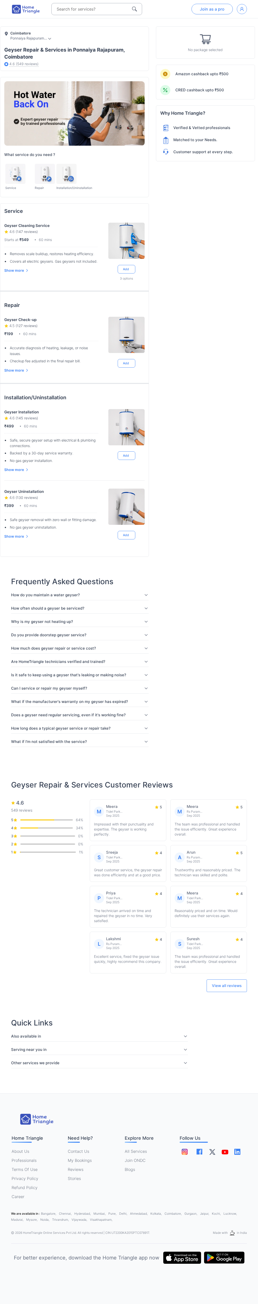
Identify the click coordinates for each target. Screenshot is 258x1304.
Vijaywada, (80, 1219)
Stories (74, 1178)
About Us (20, 1151)
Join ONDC (135, 1160)
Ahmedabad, (139, 1213)
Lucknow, (230, 1213)
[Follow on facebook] (199, 1151)
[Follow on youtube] (224, 1151)
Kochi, (216, 1213)
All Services (136, 1151)
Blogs (130, 1169)
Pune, (112, 1213)
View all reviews (227, 985)
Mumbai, (99, 1213)
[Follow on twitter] (212, 1152)
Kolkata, (156, 1213)
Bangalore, (49, 1213)
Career (18, 1196)
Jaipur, (205, 1213)
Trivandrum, (61, 1219)
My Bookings (80, 1160)
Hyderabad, (82, 1213)
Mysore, (32, 1219)
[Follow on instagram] (185, 1152)
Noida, (45, 1219)
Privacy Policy (25, 1178)
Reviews (75, 1169)
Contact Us (78, 1151)
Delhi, (123, 1213)
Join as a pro (212, 9)
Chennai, (65, 1213)
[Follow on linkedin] (237, 1152)
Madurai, (17, 1219)
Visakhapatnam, (101, 1219)
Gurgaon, (191, 1213)
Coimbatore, (173, 1213)
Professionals (24, 1160)
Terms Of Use (25, 1169)
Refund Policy (25, 1187)
